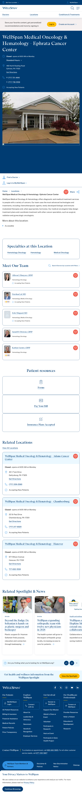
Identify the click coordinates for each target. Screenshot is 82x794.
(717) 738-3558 (14, 82)
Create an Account (66, 24)
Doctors (5, 15)
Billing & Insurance (9, 714)
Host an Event (48, 733)
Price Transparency (9, 732)
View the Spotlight (69, 676)
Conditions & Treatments (69, 15)
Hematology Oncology (16, 252)
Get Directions (11, 72)
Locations (34, 15)
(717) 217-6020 (15, 527)
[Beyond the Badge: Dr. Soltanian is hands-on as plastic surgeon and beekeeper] (22, 644)
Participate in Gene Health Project (50, 739)
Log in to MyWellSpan (16, 183)
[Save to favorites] (66, 192)
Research (67, 729)
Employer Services (30, 736)
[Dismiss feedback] (76, 663)
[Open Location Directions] (41, 156)
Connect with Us (31, 706)
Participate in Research (48, 727)
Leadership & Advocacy (28, 718)
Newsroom (27, 724)
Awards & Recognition (27, 730)
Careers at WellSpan (72, 706)
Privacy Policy (29, 782)
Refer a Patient (69, 717)
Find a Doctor (12, 177)
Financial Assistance (10, 719)
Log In (51, 24)
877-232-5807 (41, 753)
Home (4, 191)
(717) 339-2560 (15, 484)
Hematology (36, 252)
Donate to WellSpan (51, 703)
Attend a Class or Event (49, 715)
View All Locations (10, 448)
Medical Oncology (61, 252)
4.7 (8, 302)
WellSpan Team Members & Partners (17, 765)
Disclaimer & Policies (41, 765)
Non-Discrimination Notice (60, 765)
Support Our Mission (51, 710)
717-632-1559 (15, 569)
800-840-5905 (52, 750)
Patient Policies (8, 728)
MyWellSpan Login (12, 703)
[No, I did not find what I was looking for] (72, 663)
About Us (26, 712)
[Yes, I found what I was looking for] (66, 663)
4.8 (8, 355)
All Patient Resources (10, 710)
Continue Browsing (13, 789)
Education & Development (68, 722)
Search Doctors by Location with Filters (65, 265)
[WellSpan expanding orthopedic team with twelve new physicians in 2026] (52, 644)
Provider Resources (71, 712)
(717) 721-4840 (14, 78)
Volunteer (47, 722)
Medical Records (8, 723)
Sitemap (76, 765)
